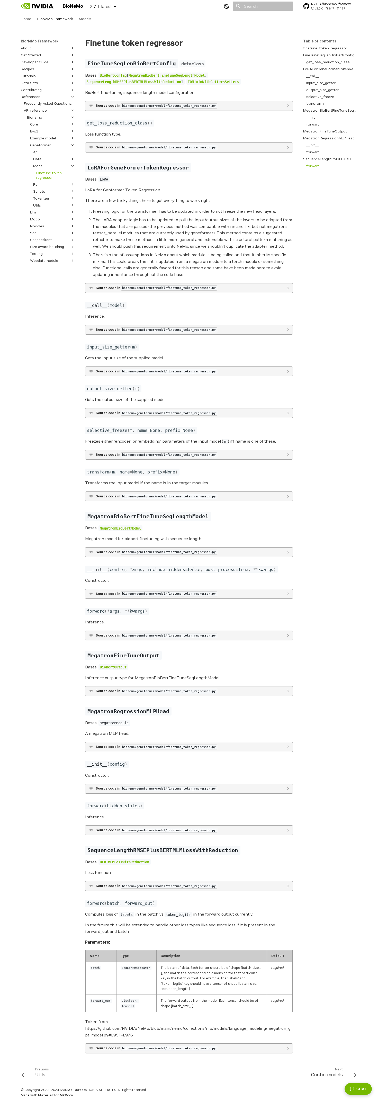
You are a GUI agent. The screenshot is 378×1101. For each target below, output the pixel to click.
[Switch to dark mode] (226, 6)
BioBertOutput (113, 667)
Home (26, 18)
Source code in (156, 105)
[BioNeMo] (38, 6)
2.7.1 (101, 6)
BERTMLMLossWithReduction (124, 862)
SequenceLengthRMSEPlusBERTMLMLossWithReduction (133, 82)
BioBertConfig (113, 75)
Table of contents (319, 41)
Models (85, 18)
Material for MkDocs (55, 1095)
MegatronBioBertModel (120, 528)
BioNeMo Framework (55, 18)
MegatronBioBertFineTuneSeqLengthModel (167, 75)
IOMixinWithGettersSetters (213, 82)
